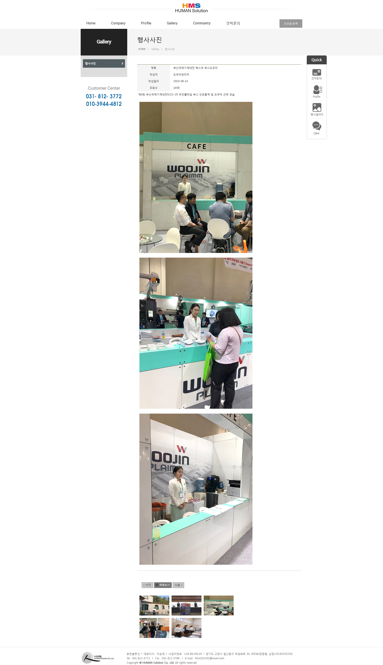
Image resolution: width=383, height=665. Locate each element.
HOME (142, 49)
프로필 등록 (291, 23)
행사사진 (90, 63)
